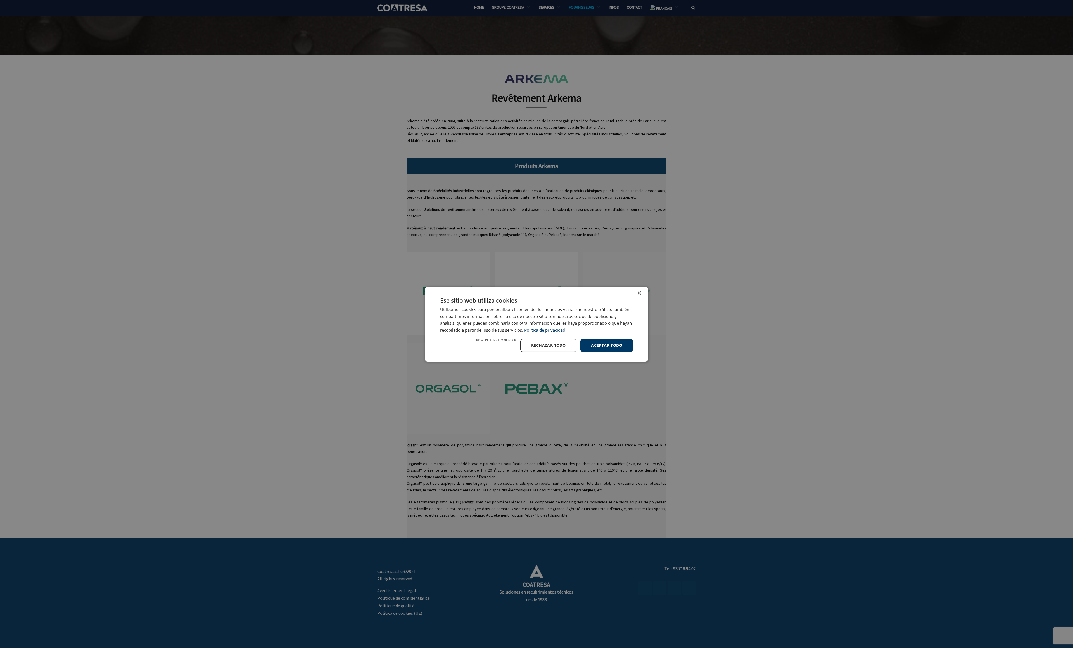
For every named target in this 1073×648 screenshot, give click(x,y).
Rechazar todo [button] (548, 345)
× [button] (639, 293)
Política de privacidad (544, 330)
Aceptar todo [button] (606, 345)
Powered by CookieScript (497, 340)
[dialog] (536, 323)
